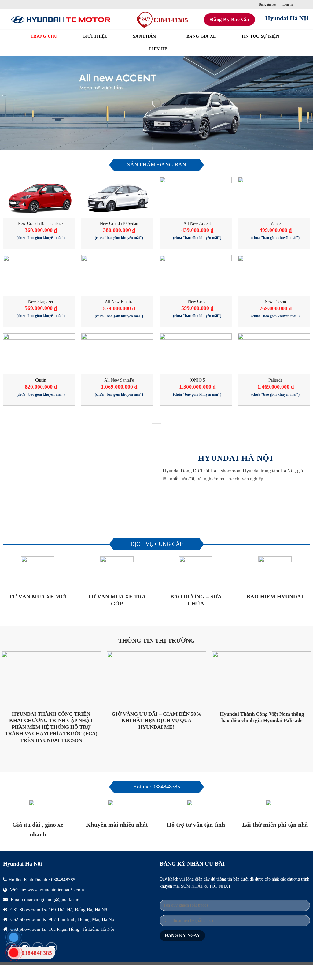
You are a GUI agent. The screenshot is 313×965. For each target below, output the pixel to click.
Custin (40, 380)
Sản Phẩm (144, 36)
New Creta (197, 301)
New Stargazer (40, 301)
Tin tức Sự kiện (260, 36)
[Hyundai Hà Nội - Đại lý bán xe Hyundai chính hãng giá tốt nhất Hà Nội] (61, 19)
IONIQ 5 (197, 380)
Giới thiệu (95, 36)
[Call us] (305, 4)
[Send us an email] (299, 4)
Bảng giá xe (267, 4)
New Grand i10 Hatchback (41, 223)
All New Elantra (119, 301)
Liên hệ (287, 4)
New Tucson (275, 301)
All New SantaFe (119, 380)
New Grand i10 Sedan (119, 223)
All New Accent (197, 223)
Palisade (275, 380)
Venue (275, 223)
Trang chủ (44, 36)
